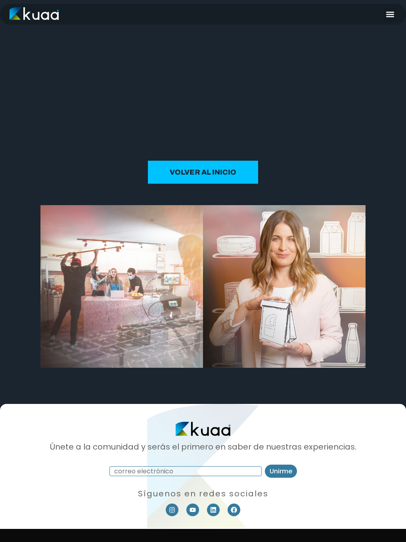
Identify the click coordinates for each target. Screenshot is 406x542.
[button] (389, 14)
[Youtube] (192, 510)
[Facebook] (234, 510)
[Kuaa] (34, 17)
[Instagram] (172, 510)
